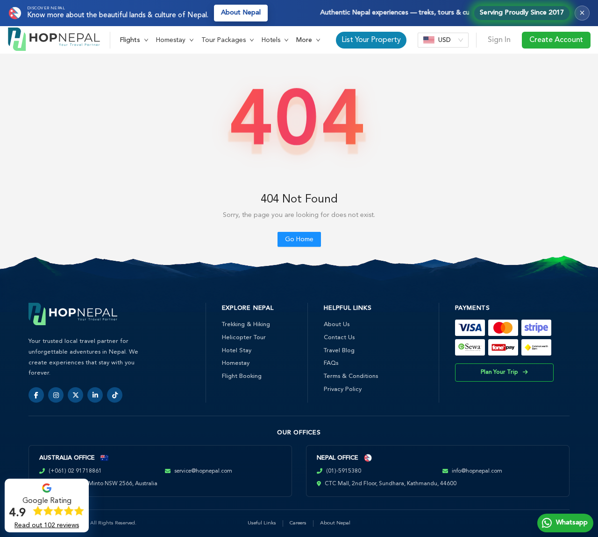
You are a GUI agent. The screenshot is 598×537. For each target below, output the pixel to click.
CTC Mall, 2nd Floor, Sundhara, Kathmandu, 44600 (390, 484)
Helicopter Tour (244, 338)
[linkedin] (95, 395)
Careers (298, 523)
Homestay (235, 363)
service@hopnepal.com (203, 471)
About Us (336, 324)
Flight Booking (242, 376)
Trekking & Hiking (246, 324)
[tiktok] (114, 395)
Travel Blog (339, 351)
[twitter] (75, 395)
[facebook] (36, 395)
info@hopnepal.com (477, 471)
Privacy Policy (343, 389)
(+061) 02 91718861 (75, 471)
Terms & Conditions (351, 376)
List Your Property (371, 40)
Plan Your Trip (499, 372)
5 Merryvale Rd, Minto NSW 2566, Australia (102, 484)
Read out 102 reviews (46, 525)
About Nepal (241, 12)
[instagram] (56, 395)
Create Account (556, 40)
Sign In (499, 40)
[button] (134, 40)
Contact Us (339, 338)
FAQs (331, 363)
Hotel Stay (236, 351)
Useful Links (262, 523)
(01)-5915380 (343, 471)
